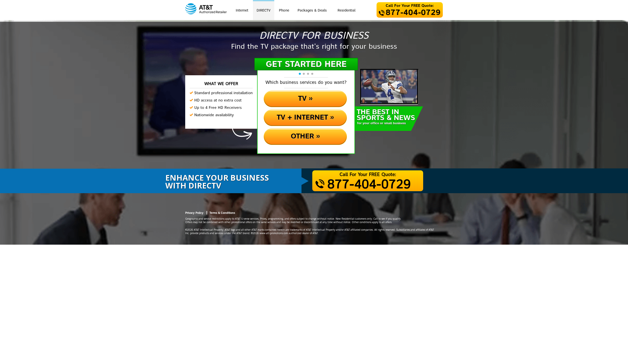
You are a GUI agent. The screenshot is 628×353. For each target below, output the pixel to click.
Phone (284, 10)
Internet (242, 10)
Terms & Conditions (222, 213)
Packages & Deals (312, 10)
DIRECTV (264, 10)
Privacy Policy (194, 213)
